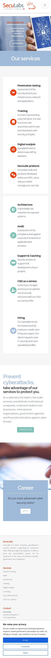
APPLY (25, 511)
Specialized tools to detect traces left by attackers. (26, 152)
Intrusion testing (9, 571)
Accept (25, 640)
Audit (20, 226)
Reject (25, 653)
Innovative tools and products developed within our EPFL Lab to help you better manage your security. (28, 177)
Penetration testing (28, 85)
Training (22, 111)
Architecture (24, 204)
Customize (25, 646)
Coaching (6, 591)
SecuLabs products (28, 166)
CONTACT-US (25, 429)
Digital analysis (26, 144)
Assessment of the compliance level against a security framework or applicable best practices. (29, 238)
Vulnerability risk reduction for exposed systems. (28, 212)
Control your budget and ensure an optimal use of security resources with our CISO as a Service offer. (29, 292)
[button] (45, 5)
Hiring (21, 317)
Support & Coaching (29, 255)
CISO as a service (27, 281)
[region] (25, 639)
